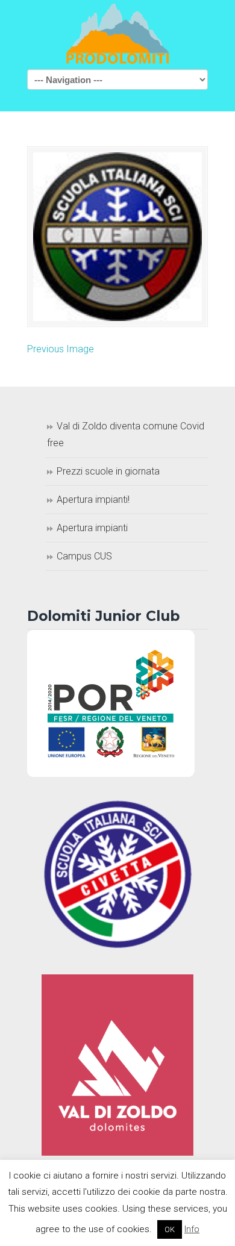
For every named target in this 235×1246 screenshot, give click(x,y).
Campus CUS (84, 556)
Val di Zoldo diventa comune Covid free (125, 434)
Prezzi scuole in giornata (108, 471)
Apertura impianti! (93, 499)
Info (191, 1229)
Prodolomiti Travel (117, 34)
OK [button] (169, 1229)
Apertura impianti (92, 528)
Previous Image (60, 349)
